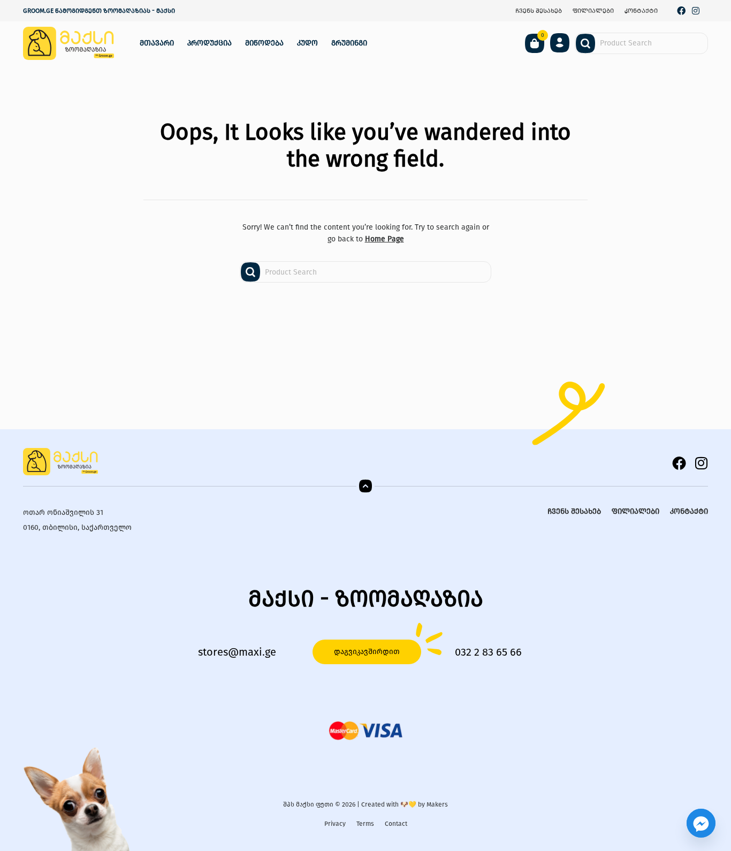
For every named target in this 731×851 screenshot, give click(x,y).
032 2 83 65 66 (488, 651)
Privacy (335, 823)
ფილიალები (593, 10)
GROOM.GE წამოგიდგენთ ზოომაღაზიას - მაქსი (99, 10)
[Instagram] (696, 11)
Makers (437, 804)
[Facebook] (682, 11)
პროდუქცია (209, 43)
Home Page (384, 239)
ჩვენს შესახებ (538, 10)
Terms (365, 823)
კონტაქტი (641, 10)
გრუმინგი (349, 43)
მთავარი (157, 43)
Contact (396, 823)
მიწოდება (264, 43)
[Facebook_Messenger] (701, 823)
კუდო (307, 43)
